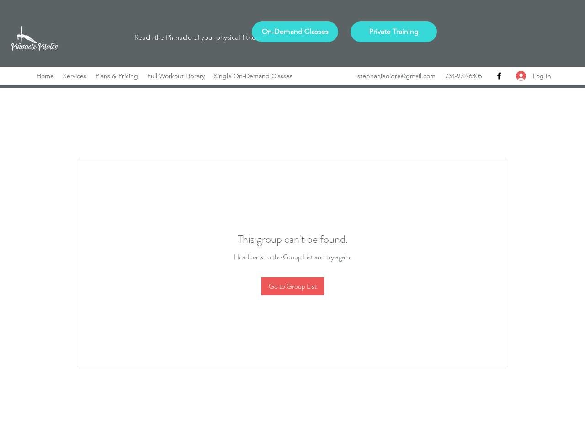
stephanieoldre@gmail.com (396, 76)
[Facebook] (499, 75)
